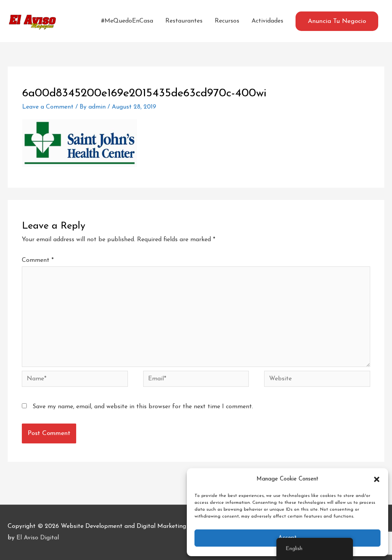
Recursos (227, 21)
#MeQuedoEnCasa (127, 21)
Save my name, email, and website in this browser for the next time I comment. (143, 407)
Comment (38, 260)
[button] (377, 479)
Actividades (267, 21)
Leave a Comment (48, 107)
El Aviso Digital (37, 538)
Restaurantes (184, 21)
